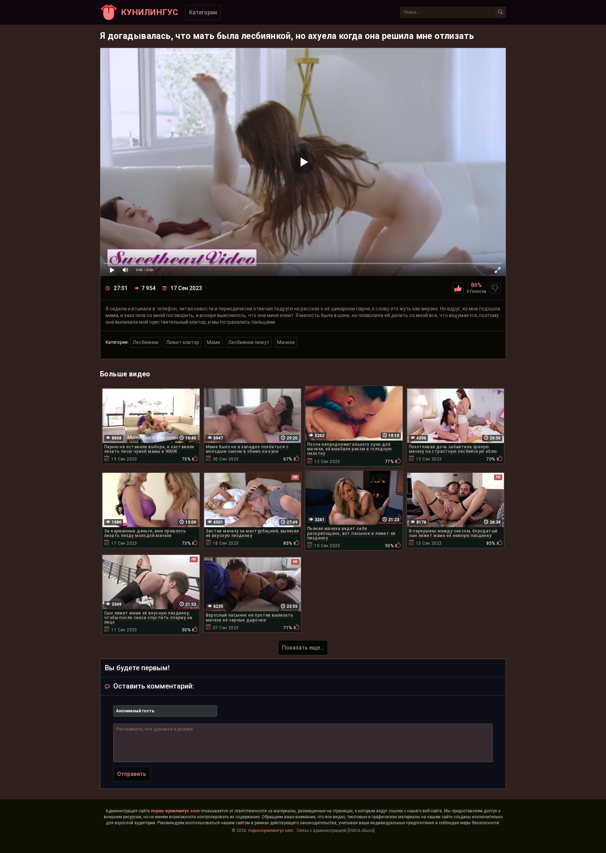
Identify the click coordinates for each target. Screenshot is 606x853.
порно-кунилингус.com (175, 810)
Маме (213, 342)
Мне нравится (457, 288)
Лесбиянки (145, 342)
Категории (203, 12)
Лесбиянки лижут (248, 342)
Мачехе (286, 342)
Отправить (131, 774)
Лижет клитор (182, 342)
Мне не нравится (495, 288)
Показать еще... (303, 647)
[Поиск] (500, 12)
